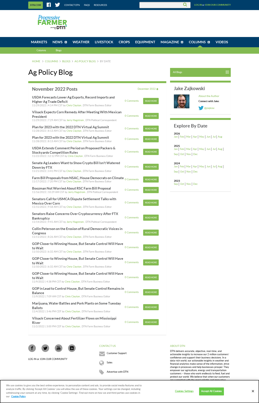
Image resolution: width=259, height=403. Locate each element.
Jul (214, 136)
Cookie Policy (18, 396)
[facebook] (32, 348)
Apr (195, 136)
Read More (151, 101)
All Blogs (177, 72)
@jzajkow (209, 108)
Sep (176, 154)
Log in (198, 5)
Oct (182, 154)
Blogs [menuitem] (59, 50)
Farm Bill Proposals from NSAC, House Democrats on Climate (78, 178)
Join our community (218, 5)
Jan (176, 136)
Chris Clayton (74, 105)
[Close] (253, 391)
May (201, 136)
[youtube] (58, 348)
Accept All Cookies (211, 391)
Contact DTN (72, 5)
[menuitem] (39, 42)
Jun (208, 136)
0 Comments (132, 101)
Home (36, 61)
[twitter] (45, 348)
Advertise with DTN (117, 372)
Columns (41, 50)
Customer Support (117, 353)
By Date (105, 61)
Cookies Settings (184, 391)
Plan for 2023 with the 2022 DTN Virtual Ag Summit (70, 127)
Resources (100, 5)
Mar (188, 136)
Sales (109, 362)
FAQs (87, 5)
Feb (182, 136)
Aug (220, 136)
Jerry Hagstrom (75, 120)
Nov (188, 154)
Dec (195, 154)
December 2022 (147, 89)
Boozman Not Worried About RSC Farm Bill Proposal (71, 188)
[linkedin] (72, 348)
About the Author (209, 96)
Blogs (66, 61)
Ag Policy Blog (85, 61)
